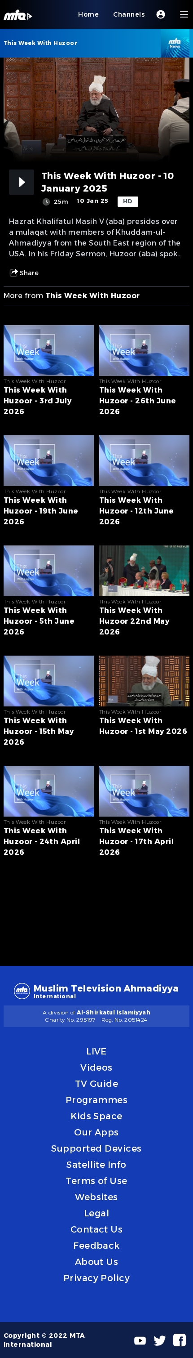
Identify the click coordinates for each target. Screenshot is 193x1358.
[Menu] (184, 14)
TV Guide (96, 1083)
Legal (96, 1213)
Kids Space (96, 1116)
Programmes (97, 1099)
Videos (96, 1067)
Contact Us (96, 1229)
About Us (96, 1261)
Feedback (96, 1245)
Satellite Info (96, 1164)
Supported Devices (96, 1148)
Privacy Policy (96, 1278)
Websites (96, 1197)
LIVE (96, 1051)
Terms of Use (96, 1180)
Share (29, 273)
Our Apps (96, 1132)
